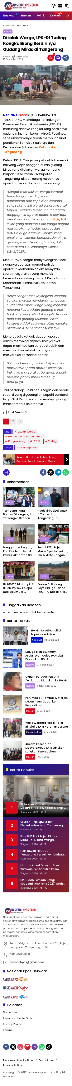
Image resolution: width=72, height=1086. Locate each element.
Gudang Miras (28, 447)
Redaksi (8, 1030)
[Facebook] (43, 472)
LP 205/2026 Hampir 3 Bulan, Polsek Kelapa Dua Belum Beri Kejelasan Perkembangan (18, 588)
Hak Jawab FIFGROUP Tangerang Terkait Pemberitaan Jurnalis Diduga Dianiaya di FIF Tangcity (42, 853)
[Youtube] (27, 1047)
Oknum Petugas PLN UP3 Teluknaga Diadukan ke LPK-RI (46, 678)
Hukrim (8, 31)
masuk (23, 612)
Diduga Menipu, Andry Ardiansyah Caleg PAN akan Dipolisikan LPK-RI (45, 655)
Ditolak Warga (26, 431)
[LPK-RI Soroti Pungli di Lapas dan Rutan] (15, 635)
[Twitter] (50, 472)
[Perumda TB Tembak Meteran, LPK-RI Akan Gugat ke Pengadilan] (12, 704)
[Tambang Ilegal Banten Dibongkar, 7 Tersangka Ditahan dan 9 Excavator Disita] (19, 497)
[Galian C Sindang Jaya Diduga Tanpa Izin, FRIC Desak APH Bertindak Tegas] (53, 571)
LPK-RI (37, 441)
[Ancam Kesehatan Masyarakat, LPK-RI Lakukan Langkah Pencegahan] (12, 751)
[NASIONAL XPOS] (25, 5)
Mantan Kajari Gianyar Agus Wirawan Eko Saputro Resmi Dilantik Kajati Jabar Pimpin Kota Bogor (43, 867)
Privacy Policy (12, 1024)
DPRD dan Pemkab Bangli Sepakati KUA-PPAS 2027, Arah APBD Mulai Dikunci (41, 882)
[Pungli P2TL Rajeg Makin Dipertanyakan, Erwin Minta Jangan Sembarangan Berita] (53, 534)
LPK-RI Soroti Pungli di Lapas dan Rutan (46, 632)
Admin (6, 57)
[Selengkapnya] (36, 911)
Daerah (30, 710)
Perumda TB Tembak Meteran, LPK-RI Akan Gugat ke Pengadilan (46, 701)
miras (55, 219)
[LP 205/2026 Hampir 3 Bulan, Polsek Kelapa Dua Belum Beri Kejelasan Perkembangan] (19, 571)
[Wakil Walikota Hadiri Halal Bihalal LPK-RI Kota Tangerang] (12, 728)
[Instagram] (20, 1047)
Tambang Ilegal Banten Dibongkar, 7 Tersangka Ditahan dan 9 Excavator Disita (18, 514)
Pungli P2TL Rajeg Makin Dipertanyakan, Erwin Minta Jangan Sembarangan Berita (53, 551)
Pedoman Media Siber (17, 1018)
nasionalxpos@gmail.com (27, 962)
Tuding (52, 441)
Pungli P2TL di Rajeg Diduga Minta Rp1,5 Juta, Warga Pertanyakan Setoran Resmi (39, 838)
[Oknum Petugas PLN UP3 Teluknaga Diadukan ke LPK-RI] (12, 681)
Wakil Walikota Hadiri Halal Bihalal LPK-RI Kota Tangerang (46, 725)
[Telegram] (58, 472)
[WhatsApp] (65, 472)
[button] (53, 5)
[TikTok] (49, 1047)
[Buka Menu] (60, 5)
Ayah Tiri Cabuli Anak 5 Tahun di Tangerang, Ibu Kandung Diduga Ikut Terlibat (52, 514)
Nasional (37, 639)
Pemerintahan (33, 732)
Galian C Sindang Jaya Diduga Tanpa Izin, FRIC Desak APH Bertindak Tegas (51, 588)
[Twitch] (34, 1047)
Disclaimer (10, 1012)
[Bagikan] (65, 58)
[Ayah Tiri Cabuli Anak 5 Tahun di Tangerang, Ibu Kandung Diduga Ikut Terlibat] (53, 497)
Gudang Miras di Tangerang (25, 436)
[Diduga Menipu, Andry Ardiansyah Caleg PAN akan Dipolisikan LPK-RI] (12, 658)
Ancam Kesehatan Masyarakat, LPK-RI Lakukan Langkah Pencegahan (44, 747)
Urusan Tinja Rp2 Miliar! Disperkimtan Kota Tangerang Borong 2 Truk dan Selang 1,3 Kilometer (41, 824)
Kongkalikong (16, 441)
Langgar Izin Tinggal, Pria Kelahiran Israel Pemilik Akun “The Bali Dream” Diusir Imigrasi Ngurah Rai (18, 551)
